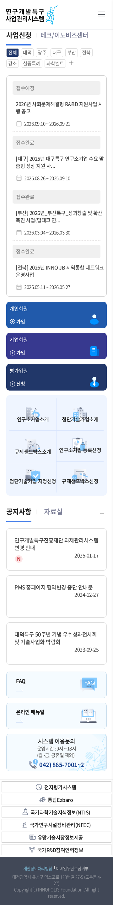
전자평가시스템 (60, 787)
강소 (12, 63)
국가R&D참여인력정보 (60, 850)
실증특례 (31, 63)
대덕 (27, 52)
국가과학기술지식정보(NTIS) (60, 812)
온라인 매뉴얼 (30, 712)
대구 (56, 52)
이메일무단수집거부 (72, 868)
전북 (86, 52)
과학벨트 (55, 63)
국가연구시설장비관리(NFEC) (60, 824)
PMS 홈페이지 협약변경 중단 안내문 (53, 587)
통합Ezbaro (60, 799)
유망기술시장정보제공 (60, 837)
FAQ (20, 680)
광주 (42, 52)
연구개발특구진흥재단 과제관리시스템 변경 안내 (56, 543)
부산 (71, 52)
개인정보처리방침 (37, 868)
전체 (12, 52)
